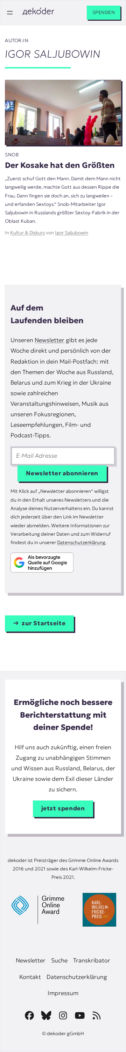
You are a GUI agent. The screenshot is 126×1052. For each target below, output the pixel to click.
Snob (12, 155)
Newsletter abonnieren (62, 473)
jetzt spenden (63, 808)
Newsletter (49, 340)
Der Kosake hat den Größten (60, 165)
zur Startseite (43, 623)
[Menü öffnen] (10, 12)
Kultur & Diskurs (27, 233)
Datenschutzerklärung (81, 542)
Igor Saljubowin (71, 233)
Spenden (103, 12)
